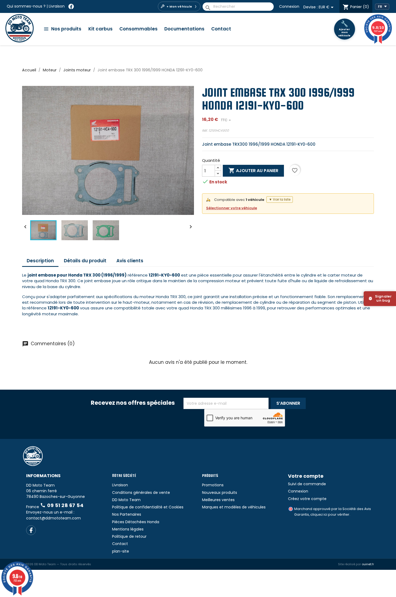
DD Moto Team (126, 499)
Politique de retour (129, 536)
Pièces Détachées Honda (135, 522)
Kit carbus (100, 29)
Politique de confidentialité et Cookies (147, 507)
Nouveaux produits (219, 492)
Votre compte (306, 476)
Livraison (57, 6)
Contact (221, 29)
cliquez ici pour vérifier (329, 514)
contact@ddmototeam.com (53, 518)
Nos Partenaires (126, 514)
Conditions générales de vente (141, 492)
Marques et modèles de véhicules (234, 507)
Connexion (289, 6)
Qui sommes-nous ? (26, 6)
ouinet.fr (368, 564)
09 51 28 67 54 (62, 505)
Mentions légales (128, 529)
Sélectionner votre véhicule (231, 208)
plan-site (120, 551)
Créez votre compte (307, 498)
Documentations (184, 29)
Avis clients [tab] (129, 260)
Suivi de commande (307, 484)
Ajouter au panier (253, 170)
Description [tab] (40, 260)
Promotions (213, 485)
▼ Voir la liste (279, 199)
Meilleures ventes (218, 499)
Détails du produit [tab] (85, 260)
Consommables (138, 29)
